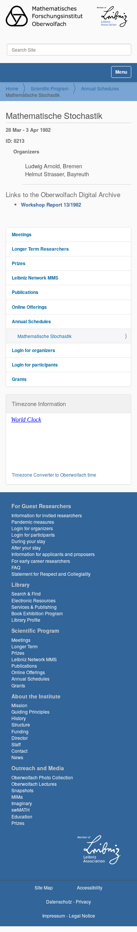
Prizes (18, 263)
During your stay (28, 541)
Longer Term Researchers (40, 248)
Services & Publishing (34, 606)
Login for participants (35, 364)
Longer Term (24, 646)
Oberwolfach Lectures (34, 783)
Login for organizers (33, 350)
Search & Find (26, 593)
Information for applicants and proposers (53, 554)
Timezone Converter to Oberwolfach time (54, 474)
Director (19, 738)
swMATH (20, 809)
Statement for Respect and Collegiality (51, 573)
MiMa (17, 796)
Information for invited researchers (46, 515)
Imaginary (21, 803)
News (17, 757)
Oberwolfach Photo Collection (42, 777)
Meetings (22, 234)
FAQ (15, 567)
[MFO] (66, 16)
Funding (20, 731)
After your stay (26, 547)
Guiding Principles (30, 711)
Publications (25, 292)
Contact (19, 750)
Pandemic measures (32, 521)
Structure (20, 724)
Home (12, 88)
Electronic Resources (33, 600)
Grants (19, 379)
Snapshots (22, 790)
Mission (19, 705)
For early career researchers (40, 561)
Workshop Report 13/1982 (51, 204)
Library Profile (25, 619)
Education (21, 816)
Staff (16, 744)
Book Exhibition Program (37, 613)
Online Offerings (29, 306)
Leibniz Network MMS (35, 277)
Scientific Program (49, 88)
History (18, 718)
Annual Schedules (100, 88)
